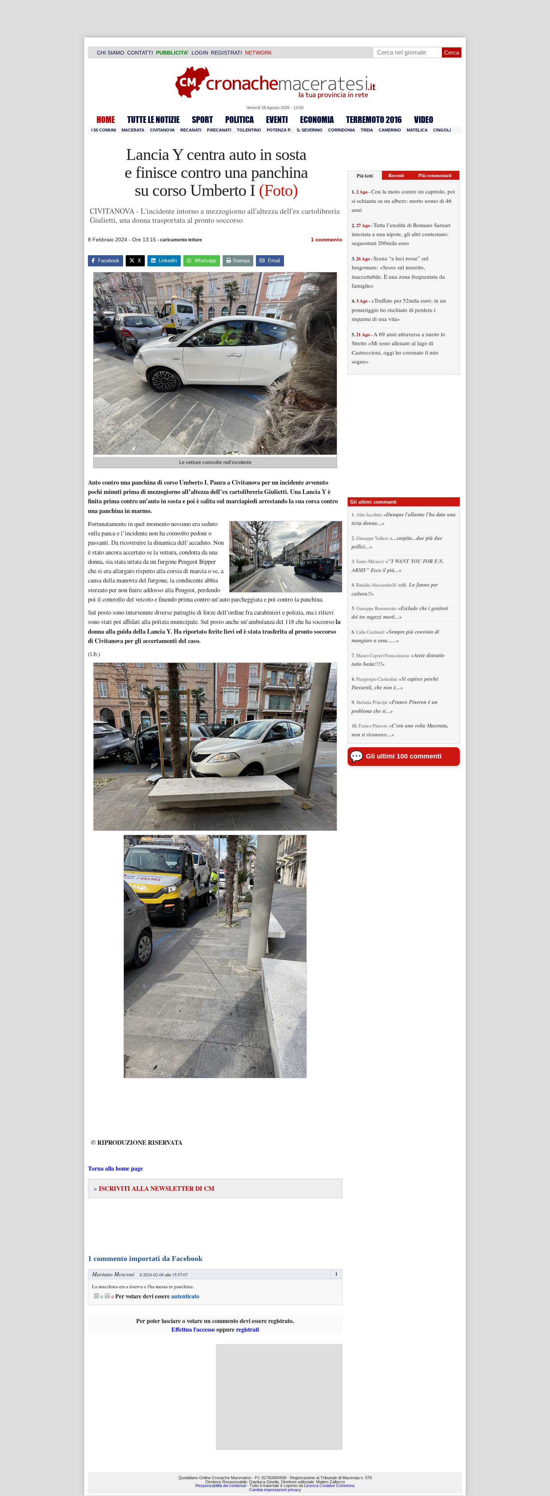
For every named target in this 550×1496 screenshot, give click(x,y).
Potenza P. (279, 130)
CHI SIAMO (110, 53)
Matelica (417, 130)
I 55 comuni (103, 130)
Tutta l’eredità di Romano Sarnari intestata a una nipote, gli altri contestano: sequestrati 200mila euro (401, 234)
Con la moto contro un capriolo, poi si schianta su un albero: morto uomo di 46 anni (403, 200)
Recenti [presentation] (396, 175)
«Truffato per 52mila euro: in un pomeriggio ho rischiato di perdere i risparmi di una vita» (399, 309)
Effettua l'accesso (193, 1329)
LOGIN (200, 53)
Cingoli (442, 130)
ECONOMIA (317, 119)
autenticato (185, 1296)
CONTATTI (140, 53)
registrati (247, 1329)
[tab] (365, 175)
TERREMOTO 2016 (374, 119)
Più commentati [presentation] (435, 175)
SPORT (202, 119)
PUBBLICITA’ (172, 53)
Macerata (133, 130)
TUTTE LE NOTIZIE (153, 119)
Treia (367, 130)
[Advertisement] (279, 1397)
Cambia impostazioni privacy (275, 1489)
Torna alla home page (115, 1168)
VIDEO (423, 119)
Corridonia (341, 130)
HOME (106, 119)
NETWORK (258, 53)
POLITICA (239, 119)
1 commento (326, 239)
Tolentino (249, 130)
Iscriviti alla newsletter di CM (154, 1188)
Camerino (390, 130)
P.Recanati (219, 130)
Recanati (190, 130)
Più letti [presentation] (365, 175)
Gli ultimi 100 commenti (403, 756)
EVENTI (277, 119)
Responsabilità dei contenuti (220, 1485)
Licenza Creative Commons (329, 1485)
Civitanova (162, 130)
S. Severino (310, 130)
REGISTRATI (226, 53)
